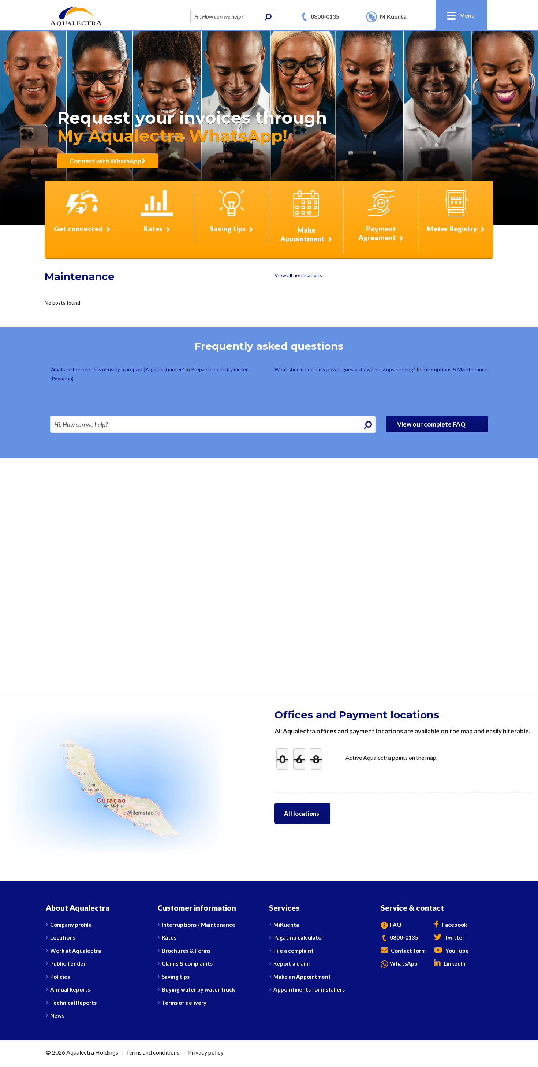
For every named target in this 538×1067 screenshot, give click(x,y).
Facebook (454, 924)
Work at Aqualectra (75, 950)
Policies (60, 976)
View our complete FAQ (432, 424)
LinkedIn (454, 963)
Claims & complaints (187, 963)
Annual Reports (70, 989)
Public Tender (68, 963)
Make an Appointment (302, 976)
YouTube (456, 950)
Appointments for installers (309, 989)
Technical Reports (73, 1002)
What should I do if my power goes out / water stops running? (345, 369)
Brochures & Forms (186, 950)
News (57, 1015)
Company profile (71, 924)
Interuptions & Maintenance (454, 369)
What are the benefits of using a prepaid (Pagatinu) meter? (117, 369)
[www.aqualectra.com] (76, 15)
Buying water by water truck (198, 989)
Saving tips (176, 976)
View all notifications (298, 275)
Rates (169, 937)
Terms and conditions (152, 1052)
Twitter (453, 937)
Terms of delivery (184, 1002)
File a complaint (293, 950)
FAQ (395, 924)
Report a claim (291, 963)
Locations (62, 937)
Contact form (408, 950)
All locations (301, 813)
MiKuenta (286, 924)
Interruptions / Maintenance (198, 924)
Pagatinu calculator (298, 937)
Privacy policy (206, 1052)
